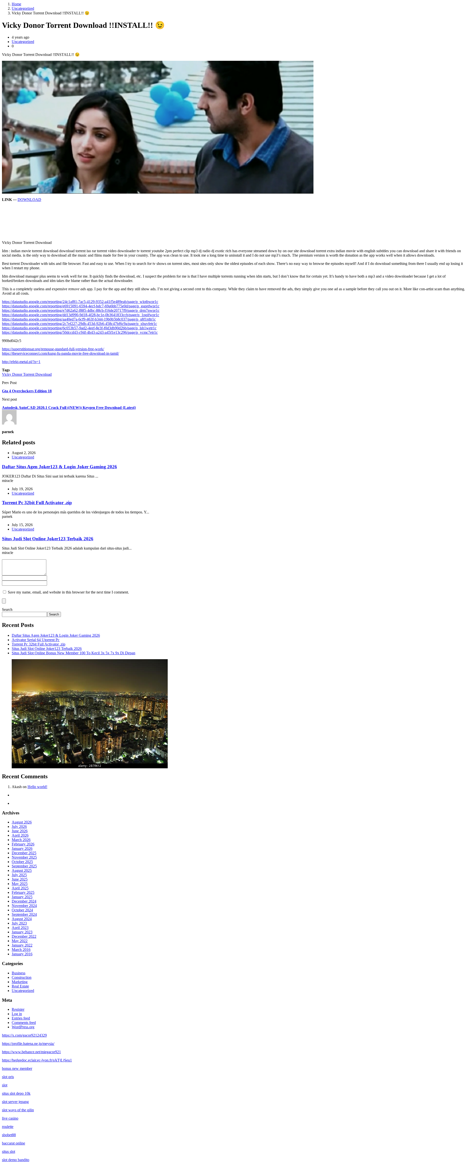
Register (18, 1009)
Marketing (20, 982)
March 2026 (21, 840)
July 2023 (19, 923)
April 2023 (20, 928)
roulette (7, 1126)
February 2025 (23, 892)
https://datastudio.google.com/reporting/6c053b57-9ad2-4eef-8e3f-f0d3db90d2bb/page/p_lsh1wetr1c (79, 328)
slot (4, 1085)
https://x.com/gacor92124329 (24, 1035)
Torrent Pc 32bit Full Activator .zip (37, 502)
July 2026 (19, 826)
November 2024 (24, 906)
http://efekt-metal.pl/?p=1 (21, 362)
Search (7, 609)
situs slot (8, 1151)
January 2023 (22, 932)
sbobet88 (9, 1135)
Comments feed (24, 1022)
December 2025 (24, 853)
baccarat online (13, 1143)
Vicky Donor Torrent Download (27, 374)
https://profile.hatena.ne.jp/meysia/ (28, 1043)
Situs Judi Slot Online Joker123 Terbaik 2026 (47, 538)
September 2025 (24, 866)
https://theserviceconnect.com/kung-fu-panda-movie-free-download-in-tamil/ (60, 353)
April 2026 (20, 835)
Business (18, 973)
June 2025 (20, 879)
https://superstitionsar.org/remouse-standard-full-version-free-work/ (53, 349)
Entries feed (21, 1018)
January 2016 (22, 954)
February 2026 (23, 844)
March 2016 (21, 949)
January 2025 (22, 897)
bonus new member (17, 1068)
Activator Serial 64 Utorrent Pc (35, 640)
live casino (10, 1118)
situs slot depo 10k (16, 1093)
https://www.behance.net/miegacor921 (31, 1052)
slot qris (8, 1077)
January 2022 (22, 945)
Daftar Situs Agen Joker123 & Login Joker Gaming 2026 (59, 466)
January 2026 (22, 848)
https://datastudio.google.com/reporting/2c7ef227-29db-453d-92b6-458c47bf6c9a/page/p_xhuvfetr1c (79, 324)
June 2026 (20, 831)
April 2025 (20, 888)
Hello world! (37, 787)
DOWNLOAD (29, 200)
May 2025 (20, 884)
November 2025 (24, 857)
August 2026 (22, 822)
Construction (21, 977)
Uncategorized (23, 8)
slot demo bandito (15, 1160)
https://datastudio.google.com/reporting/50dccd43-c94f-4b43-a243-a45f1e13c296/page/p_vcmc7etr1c (80, 332)
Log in (17, 1014)
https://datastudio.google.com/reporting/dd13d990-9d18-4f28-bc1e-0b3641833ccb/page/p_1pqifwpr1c (80, 315)
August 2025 (22, 870)
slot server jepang (15, 1102)
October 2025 (22, 862)
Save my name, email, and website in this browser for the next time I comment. (68, 592)
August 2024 (22, 919)
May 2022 (20, 941)
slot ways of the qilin (18, 1110)
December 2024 (24, 901)
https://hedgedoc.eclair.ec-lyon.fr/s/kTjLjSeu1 (37, 1060)
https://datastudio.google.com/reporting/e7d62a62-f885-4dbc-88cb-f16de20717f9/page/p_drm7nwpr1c (80, 310)
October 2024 (22, 910)
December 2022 (24, 936)
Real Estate (20, 986)
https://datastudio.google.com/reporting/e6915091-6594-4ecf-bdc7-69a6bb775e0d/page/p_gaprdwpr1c (80, 306)
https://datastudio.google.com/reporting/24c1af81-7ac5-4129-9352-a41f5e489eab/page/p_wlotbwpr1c (80, 302)
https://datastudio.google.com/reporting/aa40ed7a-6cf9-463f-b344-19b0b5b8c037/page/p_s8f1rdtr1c (79, 319)
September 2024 (24, 914)
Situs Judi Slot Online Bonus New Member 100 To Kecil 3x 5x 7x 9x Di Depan (73, 653)
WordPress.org (23, 1027)
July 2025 (19, 875)
